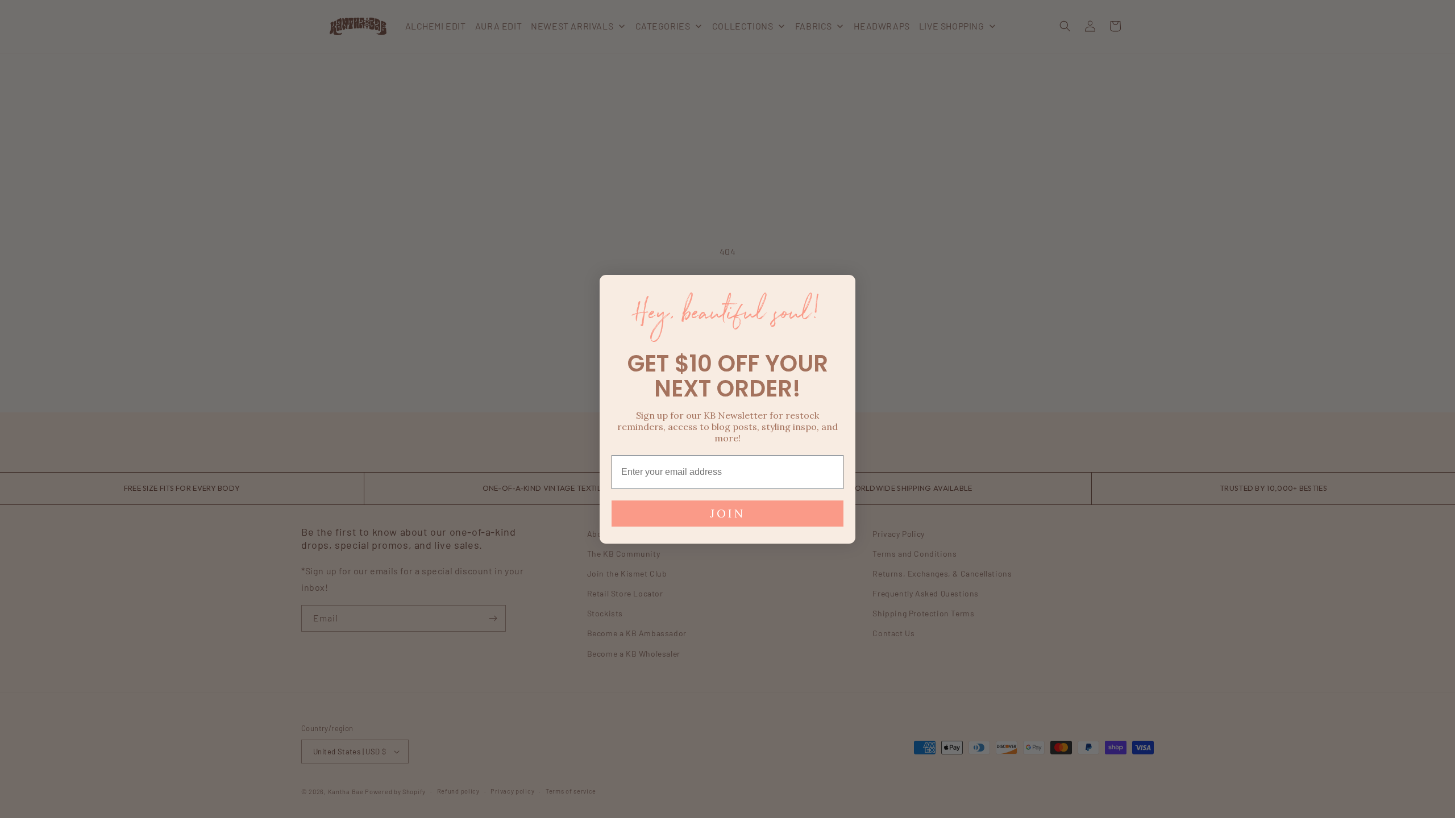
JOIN (727, 513)
